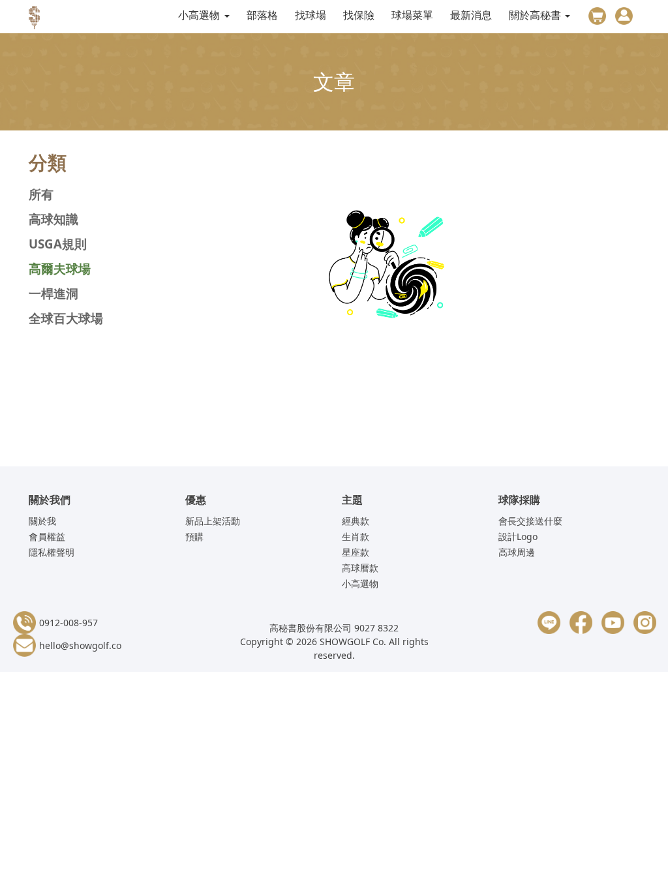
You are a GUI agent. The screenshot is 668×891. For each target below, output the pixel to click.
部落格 (262, 15)
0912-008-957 (68, 622)
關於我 (42, 521)
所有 (41, 194)
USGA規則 (58, 243)
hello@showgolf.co (80, 645)
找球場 (310, 15)
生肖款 (355, 536)
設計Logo (518, 536)
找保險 (358, 15)
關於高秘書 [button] (536, 15)
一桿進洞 (53, 293)
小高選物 (360, 583)
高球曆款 (360, 568)
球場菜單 (412, 15)
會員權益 (47, 536)
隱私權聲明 (51, 552)
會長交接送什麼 (530, 521)
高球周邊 (516, 552)
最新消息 (471, 15)
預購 (194, 536)
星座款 (355, 552)
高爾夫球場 (60, 268)
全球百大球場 (66, 318)
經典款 (355, 521)
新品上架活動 (212, 521)
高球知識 (53, 219)
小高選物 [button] (200, 15)
